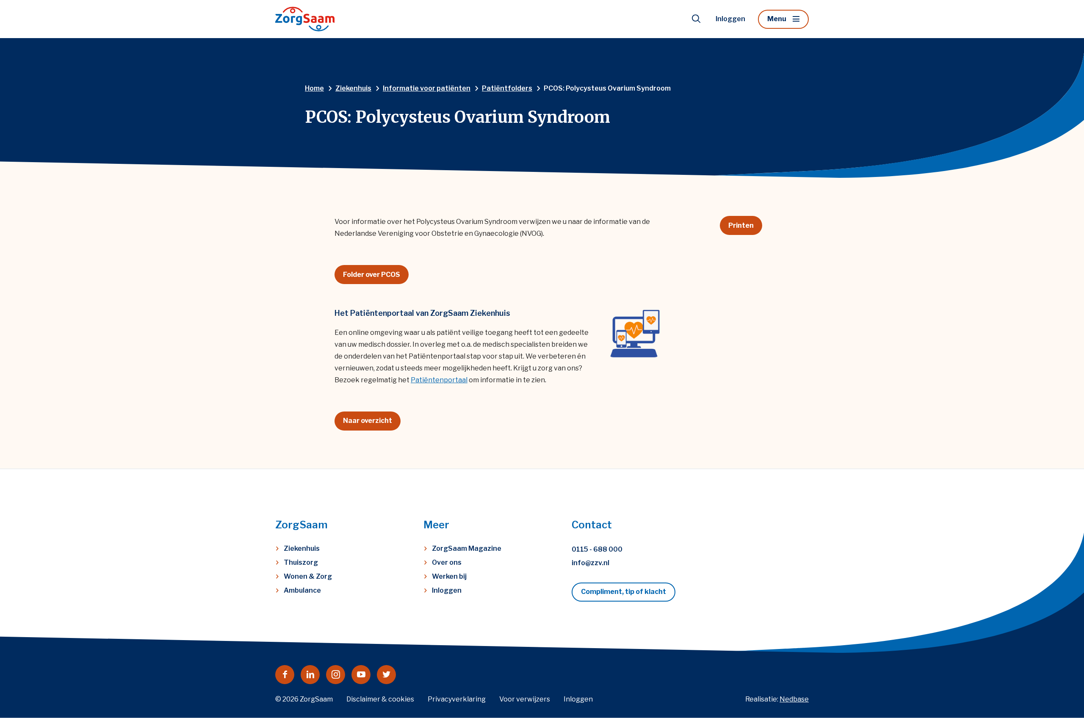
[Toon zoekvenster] (696, 19)
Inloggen (730, 19)
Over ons (447, 562)
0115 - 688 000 (597, 549)
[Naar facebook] (284, 674)
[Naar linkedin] (310, 674)
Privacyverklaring (457, 699)
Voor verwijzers (524, 699)
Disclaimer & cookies (380, 699)
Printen (741, 225)
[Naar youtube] (361, 674)
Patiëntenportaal (439, 380)
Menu (776, 19)
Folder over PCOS (371, 275)
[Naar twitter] (386, 674)
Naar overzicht (367, 421)
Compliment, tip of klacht (623, 592)
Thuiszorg (301, 562)
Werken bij (449, 576)
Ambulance (302, 590)
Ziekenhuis (302, 548)
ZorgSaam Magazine (466, 548)
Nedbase (794, 699)
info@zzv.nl (590, 563)
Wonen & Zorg (308, 576)
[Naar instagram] (335, 674)
